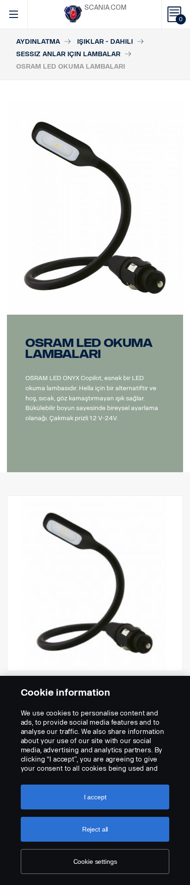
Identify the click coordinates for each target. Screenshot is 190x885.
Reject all (95, 829)
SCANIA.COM (105, 8)
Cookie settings (95, 861)
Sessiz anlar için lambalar (68, 54)
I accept (95, 797)
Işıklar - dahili (105, 42)
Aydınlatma (38, 42)
